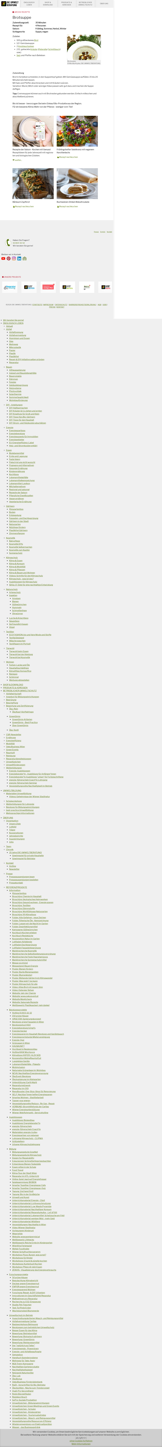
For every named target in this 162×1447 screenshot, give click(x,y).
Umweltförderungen (15, 765)
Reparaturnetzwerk (21, 1085)
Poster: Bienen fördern (22, 969)
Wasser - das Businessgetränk (26, 1427)
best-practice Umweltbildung (20, 810)
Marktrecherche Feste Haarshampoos (30, 957)
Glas (11, 341)
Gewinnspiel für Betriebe (23, 858)
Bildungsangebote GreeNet (25, 1152)
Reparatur (14, 362)
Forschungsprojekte (18, 1274)
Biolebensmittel (16, 453)
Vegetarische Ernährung (20, 501)
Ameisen (16, 598)
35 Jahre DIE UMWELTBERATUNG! (25, 852)
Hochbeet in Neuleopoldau (24, 1049)
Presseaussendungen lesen (22, 877)
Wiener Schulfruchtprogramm (26, 1252)
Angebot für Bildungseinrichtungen (22, 697)
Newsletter (14, 869)
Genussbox (17, 1354)
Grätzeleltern (18, 1141)
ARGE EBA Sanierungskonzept (26, 1019)
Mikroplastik (15, 347)
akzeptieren (81, 1438)
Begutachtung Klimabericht (25, 1280)
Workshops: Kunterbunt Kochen (27, 1264)
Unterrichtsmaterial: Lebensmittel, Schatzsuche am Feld (38, 1215)
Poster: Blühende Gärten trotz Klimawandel (32, 978)
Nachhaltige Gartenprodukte (25, 1367)
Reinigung (11, 756)
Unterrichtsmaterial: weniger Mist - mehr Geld (33, 1218)
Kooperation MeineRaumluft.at (26, 1058)
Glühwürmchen (19, 604)
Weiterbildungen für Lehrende (20, 804)
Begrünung (11, 700)
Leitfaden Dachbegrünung (24, 945)
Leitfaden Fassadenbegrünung (26, 948)
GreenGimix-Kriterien (22, 719)
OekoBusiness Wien (15, 746)
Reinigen (13, 674)
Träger (12, 830)
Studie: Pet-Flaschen (21, 1305)
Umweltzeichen (13, 762)
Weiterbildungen (14, 768)
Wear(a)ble (17, 1233)
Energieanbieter (16, 439)
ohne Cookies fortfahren (81, 1441)
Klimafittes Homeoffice (20, 671)
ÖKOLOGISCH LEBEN (13, 323)
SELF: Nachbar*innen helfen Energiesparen (32, 1094)
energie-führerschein (22, 1126)
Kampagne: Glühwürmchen (25, 929)
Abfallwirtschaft (13, 694)
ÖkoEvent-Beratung (21, 1076)
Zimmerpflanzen (17, 533)
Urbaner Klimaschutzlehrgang (26, 1144)
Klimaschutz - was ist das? (21, 579)
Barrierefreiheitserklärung (82, 305)
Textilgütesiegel (16, 638)
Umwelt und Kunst (20, 1197)
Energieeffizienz (13, 740)
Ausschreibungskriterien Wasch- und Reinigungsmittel (37, 1318)
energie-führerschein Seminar (23, 783)
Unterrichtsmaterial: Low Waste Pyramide (31, 1206)
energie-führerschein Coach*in (26, 1129)
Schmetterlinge (19, 610)
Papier (12, 350)
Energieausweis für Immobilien (23, 436)
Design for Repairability (23, 1158)
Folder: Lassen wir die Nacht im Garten (30, 923)
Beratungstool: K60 (21, 1025)
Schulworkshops (14, 801)
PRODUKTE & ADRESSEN (15, 688)
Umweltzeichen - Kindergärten (26, 1412)
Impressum (48, 305)
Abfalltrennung (16, 332)
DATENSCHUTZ (61, 305)
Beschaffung (12, 703)
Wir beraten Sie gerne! (13, 320)
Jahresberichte (16, 836)
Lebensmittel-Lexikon (19, 483)
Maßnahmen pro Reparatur (25, 1299)
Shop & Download (48, 3)
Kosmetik (10, 538)
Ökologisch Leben (29, 3)
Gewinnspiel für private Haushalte (28, 855)
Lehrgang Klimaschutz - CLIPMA (27, 1138)
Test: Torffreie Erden (21, 1308)
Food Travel (17, 1170)
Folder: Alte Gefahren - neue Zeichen (29, 917)
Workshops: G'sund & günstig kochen (29, 1261)
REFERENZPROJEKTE (16, 887)
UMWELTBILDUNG (12, 790)
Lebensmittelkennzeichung (22, 480)
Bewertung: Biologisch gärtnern (27, 1336)
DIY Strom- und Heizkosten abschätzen (27, 423)
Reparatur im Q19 (20, 1088)
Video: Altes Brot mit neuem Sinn (27, 987)
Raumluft (10, 753)
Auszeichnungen (17, 839)
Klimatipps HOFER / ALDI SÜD (26, 1055)
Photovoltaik (15, 391)
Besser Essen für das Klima (24, 1330)
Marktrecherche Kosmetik (24, 951)
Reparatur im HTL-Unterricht (25, 1176)
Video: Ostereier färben (23, 990)
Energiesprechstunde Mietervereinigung (31, 1037)
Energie (9, 427)
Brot (36, 40)
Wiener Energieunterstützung (26, 1109)
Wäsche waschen (17, 641)
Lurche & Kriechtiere (18, 618)
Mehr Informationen (81, 1444)
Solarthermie (15, 394)
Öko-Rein (13, 709)
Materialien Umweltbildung (19, 793)
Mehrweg (13, 344)
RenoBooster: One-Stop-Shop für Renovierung (34, 1091)
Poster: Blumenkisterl (22, 975)
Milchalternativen (17, 486)
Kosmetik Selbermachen (20, 547)
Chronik (9, 849)
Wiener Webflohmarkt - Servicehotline (30, 1112)
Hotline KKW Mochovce (23, 1052)
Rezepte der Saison (18, 492)
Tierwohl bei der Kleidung (21, 654)
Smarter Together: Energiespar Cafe (29, 1185)
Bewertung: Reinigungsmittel (25, 1342)
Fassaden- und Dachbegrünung (23, 518)
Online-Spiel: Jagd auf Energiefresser (29, 1179)
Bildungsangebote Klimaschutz (27, 1155)
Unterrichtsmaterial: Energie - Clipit (28, 1200)
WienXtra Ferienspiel (22, 1246)
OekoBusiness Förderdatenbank (27, 1382)
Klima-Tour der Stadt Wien (24, 1173)
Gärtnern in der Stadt (19, 521)
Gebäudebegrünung (18, 385)
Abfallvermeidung (17, 335)
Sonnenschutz (15, 553)
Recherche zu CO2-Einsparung (26, 1302)
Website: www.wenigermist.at (26, 1237)
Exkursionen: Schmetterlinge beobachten (31, 1161)
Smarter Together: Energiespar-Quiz (29, 1188)
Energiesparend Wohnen (23, 1289)
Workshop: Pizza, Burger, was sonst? (29, 1255)
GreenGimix (14, 716)
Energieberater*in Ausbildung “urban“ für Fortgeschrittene (36, 777)
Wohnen (10, 662)
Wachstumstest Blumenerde (25, 1311)
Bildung (12, 1149)
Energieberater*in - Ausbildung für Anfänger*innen (32, 774)
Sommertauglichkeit (18, 397)
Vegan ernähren (16, 498)
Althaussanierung (17, 370)
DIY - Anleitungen (14, 405)
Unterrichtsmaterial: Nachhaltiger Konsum (32, 1209)
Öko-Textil (14, 730)
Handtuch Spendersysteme (25, 1358)
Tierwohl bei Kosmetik (19, 657)
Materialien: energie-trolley (24, 1132)
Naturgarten (15, 524)
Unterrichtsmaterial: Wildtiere (26, 1221)
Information (14, 890)
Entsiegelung (15, 515)
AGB (99, 305)
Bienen (15, 601)
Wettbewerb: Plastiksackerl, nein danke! (30, 1005)
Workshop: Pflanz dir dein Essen (27, 1267)
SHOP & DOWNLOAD (13, 684)
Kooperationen (16, 833)
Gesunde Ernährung (18, 468)
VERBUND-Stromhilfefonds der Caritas (30, 1106)
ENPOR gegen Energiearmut (25, 1286)
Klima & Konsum (17, 563)
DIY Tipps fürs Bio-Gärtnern (22, 417)
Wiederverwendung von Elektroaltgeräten (32, 1424)
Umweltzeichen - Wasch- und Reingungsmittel (33, 1418)
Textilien (10, 632)
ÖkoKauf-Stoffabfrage (23, 712)
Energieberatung (17, 433)
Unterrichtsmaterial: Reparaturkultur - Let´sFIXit (34, 1212)
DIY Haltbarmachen (18, 408)
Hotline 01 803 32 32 (22, 1013)
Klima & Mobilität (17, 567)
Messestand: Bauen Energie (25, 966)
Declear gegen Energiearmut (25, 1283)
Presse (52, 307)
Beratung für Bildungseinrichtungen (22, 807)
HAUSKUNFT (18, 1046)
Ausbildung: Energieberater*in (26, 1123)
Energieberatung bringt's (23, 1028)
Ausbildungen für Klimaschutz (23, 582)
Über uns (104, 4)
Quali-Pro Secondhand (22, 1391)
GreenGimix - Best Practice (25, 722)
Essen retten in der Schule (24, 1167)
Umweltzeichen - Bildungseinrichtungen (30, 1403)
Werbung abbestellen (19, 680)
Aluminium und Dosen (19, 338)
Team (8, 846)
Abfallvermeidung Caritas (24, 1321)
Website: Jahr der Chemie (24, 993)
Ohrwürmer (17, 613)
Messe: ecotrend (20, 963)
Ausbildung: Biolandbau (23, 1120)
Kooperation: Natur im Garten (26, 939)
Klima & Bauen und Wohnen (22, 573)
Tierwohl (10, 648)
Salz (19, 55)
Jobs (105, 305)
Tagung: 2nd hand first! (22, 1191)
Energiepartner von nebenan (25, 1135)
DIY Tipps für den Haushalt (21, 420)
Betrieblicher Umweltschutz (85, 3)
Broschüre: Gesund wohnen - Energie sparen (32, 902)
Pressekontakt (16, 883)
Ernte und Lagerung (18, 456)
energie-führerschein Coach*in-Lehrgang (28, 780)
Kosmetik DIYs (16, 544)
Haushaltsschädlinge (19, 668)
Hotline (12, 866)
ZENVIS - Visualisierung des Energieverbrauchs (34, 1270)
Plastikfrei (14, 356)
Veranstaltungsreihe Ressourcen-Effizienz (31, 1421)
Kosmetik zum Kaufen (19, 550)
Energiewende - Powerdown (25, 1348)
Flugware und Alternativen (21, 465)
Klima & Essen (15, 560)
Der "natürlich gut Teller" (23, 1345)
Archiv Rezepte (22, 12)
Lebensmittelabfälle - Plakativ (26, 1064)
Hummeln (16, 607)
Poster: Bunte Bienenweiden (25, 972)
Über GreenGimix (20, 725)
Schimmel (14, 677)
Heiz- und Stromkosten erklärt (23, 446)
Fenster (12, 382)
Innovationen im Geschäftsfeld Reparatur (31, 1295)
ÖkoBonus (17, 1379)
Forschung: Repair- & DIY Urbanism (28, 1292)
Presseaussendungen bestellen (23, 880)
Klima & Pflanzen (17, 570)
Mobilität (10, 743)
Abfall (9, 329)
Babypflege (14, 541)
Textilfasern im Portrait (20, 644)
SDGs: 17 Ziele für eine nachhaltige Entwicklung (31, 585)
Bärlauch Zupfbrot (21, 202)
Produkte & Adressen (66, 3)
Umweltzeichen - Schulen (24, 1409)
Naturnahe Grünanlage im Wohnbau (29, 1070)
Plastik (12, 353)
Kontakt (60, 307)
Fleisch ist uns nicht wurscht (22, 462)
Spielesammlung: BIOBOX (24, 1182)
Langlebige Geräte (21, 1061)
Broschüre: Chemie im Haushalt (26, 896)
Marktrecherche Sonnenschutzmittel (29, 960)
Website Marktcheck (22, 999)
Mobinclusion (18, 1067)
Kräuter (33, 49)
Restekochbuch (19, 1397)
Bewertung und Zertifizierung (19, 706)
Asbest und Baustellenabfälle (22, 373)
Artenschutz (15, 592)
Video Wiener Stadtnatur (23, 1227)
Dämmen (13, 379)
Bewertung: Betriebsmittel (24, 1333)
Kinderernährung (17, 471)
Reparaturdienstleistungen (18, 759)
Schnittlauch (54, 49)
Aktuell (9, 326)
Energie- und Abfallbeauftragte (26, 1351)
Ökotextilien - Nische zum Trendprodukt (30, 1388)
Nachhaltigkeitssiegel (22, 1370)
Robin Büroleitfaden (21, 1394)
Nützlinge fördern (17, 527)
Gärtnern (10, 506)
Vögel (12, 627)
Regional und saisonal (19, 489)
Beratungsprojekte (18, 1010)
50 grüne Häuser (20, 1277)
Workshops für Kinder (22, 1258)
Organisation (12, 821)
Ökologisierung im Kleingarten (26, 1079)
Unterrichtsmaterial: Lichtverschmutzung (31, 1203)
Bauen (9, 367)
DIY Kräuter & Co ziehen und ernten (25, 411)
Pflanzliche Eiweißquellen (21, 495)
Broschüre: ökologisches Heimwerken (30, 899)
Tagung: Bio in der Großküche (26, 1194)
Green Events (12, 750)
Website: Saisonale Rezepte (25, 1002)
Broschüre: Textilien (21, 905)
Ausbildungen (15, 1117)
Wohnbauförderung (18, 400)
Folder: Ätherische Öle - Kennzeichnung (30, 920)
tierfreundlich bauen (18, 624)
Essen (9, 450)
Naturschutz (12, 589)
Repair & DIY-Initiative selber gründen (26, 359)
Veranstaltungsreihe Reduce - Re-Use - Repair (33, 1103)
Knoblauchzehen (26, 46)
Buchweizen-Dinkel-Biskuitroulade (73, 202)
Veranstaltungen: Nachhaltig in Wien (29, 1224)
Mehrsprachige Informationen (20, 813)
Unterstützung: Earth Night (24, 1082)
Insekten (13, 595)
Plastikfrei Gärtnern (18, 530)
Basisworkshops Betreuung (25, 1324)
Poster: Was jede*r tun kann (25, 981)
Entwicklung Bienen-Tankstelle (26, 1164)
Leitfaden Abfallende (22, 942)
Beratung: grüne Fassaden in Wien (28, 1022)
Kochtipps (14, 474)
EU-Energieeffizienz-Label (21, 442)
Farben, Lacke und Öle (19, 665)
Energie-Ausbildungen (19, 771)
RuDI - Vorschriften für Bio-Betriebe (28, 1385)
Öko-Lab (16, 1376)
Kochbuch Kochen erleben (24, 933)
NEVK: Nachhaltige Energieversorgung (30, 1073)
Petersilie (42, 49)
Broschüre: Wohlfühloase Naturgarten (30, 911)
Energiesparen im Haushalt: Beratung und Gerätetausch (38, 1034)
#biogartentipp (16, 509)
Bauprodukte (15, 376)
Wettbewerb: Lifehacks (23, 1240)
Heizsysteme (15, 388)
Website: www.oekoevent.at (25, 996)
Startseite (37, 305)
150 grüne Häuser (20, 1016)
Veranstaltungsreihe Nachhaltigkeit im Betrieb (30, 786)
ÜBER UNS (8, 818)
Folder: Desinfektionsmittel (25, 926)
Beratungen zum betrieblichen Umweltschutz (33, 1327)
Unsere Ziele (15, 824)
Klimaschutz (12, 557)
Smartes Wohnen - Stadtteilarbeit (28, 1097)
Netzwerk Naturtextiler (23, 1373)
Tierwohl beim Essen (18, 651)
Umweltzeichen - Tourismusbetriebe (29, 1415)
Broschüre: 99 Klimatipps (24, 914)
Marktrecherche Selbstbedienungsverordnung (34, 954)
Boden (12, 512)
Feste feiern (14, 459)
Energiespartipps (17, 430)
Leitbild (12, 827)
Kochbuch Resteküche (22, 936)
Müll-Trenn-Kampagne (22, 1364)
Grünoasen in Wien (21, 1043)
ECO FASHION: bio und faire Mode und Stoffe (30, 635)
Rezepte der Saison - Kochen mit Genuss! (32, 149)
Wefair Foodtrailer (20, 1249)
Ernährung (11, 737)
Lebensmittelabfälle (18, 477)
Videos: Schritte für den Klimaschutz (26, 576)
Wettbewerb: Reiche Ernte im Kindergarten (32, 1243)
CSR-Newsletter (13, 734)
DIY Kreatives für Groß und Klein (24, 414)
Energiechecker (19, 1031)
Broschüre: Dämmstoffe (23, 908)
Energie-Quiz (18, 1040)
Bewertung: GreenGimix (23, 1339)
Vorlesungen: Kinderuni (23, 1230)
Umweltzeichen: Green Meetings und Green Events (35, 1406)
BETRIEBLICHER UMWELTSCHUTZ (20, 691)
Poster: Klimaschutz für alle (24, 984)
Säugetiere (14, 621)
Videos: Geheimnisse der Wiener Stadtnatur (29, 796)
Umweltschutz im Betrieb (21, 1315)
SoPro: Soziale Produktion (24, 1400)
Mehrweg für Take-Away (23, 1361)
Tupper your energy (21, 1100)
